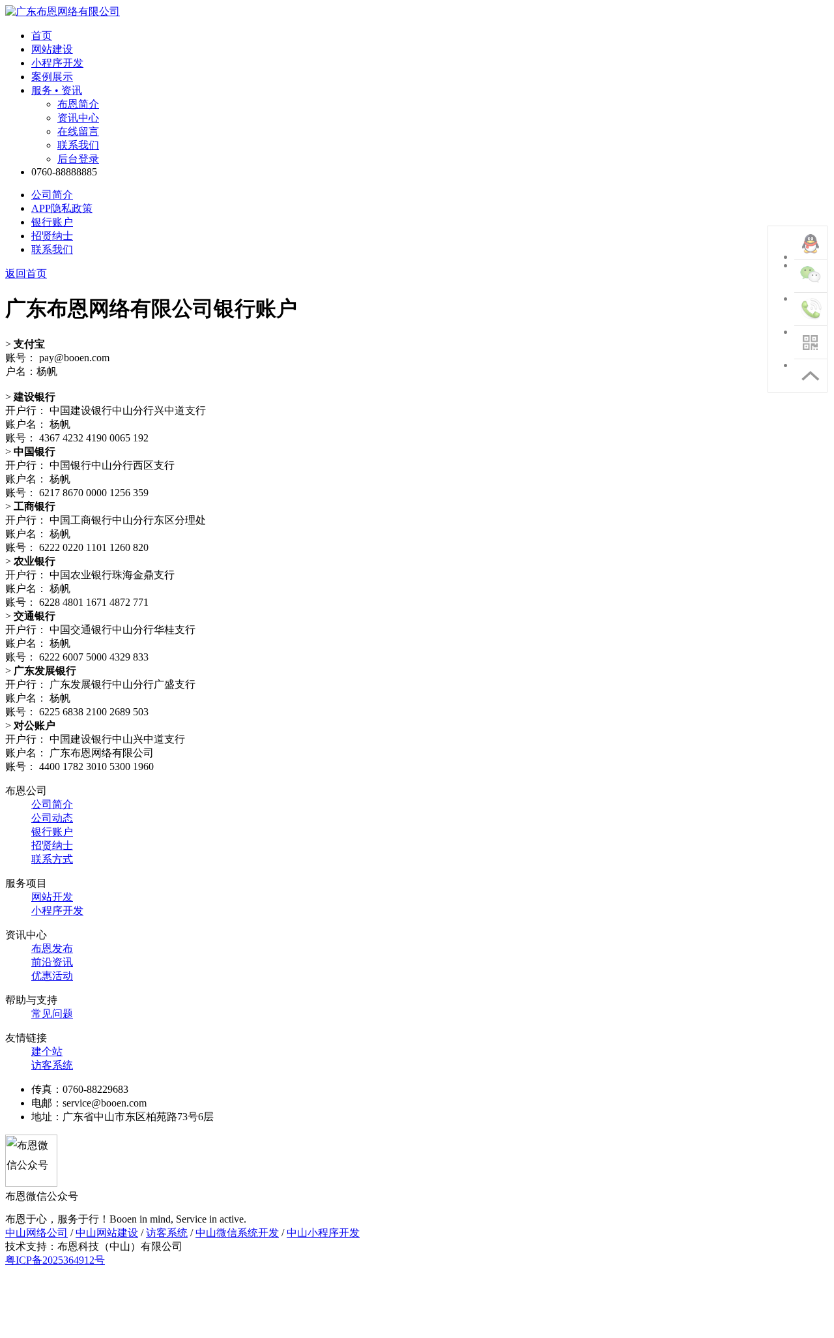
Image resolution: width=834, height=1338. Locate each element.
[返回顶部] (810, 375)
